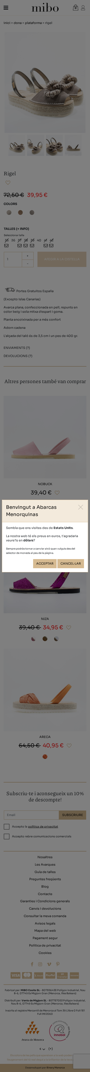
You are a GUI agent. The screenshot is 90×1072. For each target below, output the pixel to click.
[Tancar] (81, 507)
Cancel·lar (70, 564)
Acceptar (45, 564)
